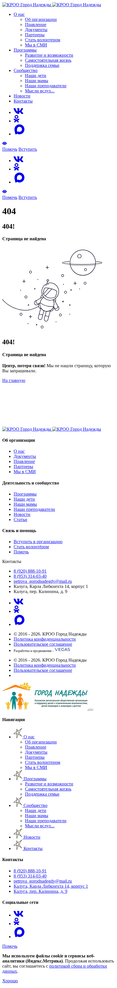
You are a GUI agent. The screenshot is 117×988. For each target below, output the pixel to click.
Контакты (23, 101)
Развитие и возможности (49, 55)
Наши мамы (36, 80)
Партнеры (35, 34)
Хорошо (10, 980)
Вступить (27, 149)
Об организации (41, 19)
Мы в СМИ (36, 45)
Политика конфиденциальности (45, 639)
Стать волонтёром (31, 546)
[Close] (91, 710)
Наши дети (35, 75)
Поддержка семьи (42, 65)
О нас (19, 14)
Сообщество (25, 70)
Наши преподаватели (45, 85)
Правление (35, 24)
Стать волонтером (42, 39)
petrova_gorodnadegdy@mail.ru (43, 581)
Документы (36, 29)
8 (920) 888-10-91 (30, 571)
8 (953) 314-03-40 (30, 576)
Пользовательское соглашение (43, 644)
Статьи (20, 519)
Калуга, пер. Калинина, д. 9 (40, 891)
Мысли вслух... (40, 90)
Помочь (9, 149)
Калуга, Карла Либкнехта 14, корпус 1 (51, 886)
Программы (25, 50)
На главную (13, 380)
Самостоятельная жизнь (48, 60)
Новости (22, 96)
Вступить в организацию (38, 541)
